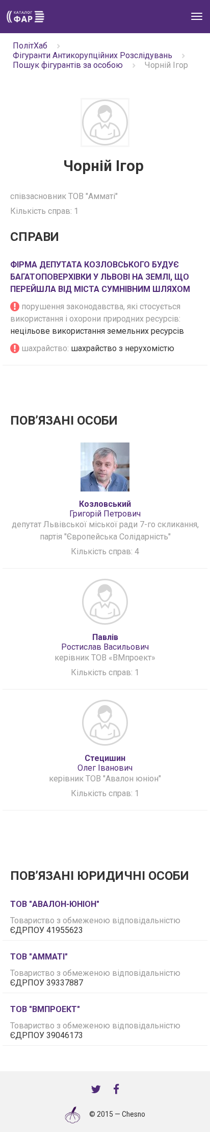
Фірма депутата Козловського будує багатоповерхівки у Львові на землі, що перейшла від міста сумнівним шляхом (100, 277)
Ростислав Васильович (105, 642)
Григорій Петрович (105, 509)
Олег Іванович (105, 763)
